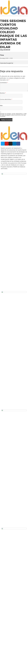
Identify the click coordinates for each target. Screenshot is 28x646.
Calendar (3, 63)
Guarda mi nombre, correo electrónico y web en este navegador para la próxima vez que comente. (13, 115)
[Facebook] (18, 144)
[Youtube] (7, 144)
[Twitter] (3, 144)
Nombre (3, 93)
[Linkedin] (14, 144)
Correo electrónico (6, 99)
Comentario (4, 82)
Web (1, 105)
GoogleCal (9, 63)
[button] (14, 15)
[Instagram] (10, 144)
